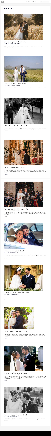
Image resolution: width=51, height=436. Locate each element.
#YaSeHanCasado (6, 43)
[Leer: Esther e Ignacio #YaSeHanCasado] (23, 194)
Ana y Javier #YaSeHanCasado (14, 251)
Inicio (26, 1)
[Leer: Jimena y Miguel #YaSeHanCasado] (23, 400)
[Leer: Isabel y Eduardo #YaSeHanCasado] (19, 318)
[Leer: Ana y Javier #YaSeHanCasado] (23, 236)
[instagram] (39, 1)
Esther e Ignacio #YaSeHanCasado (16, 209)
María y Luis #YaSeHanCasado (14, 167)
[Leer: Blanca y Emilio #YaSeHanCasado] (23, 358)
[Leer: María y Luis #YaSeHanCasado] (23, 152)
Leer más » (6, 90)
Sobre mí (32, 1)
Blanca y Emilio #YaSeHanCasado (15, 373)
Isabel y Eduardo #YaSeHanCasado (16, 331)
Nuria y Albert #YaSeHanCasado (15, 84)
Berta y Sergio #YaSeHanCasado (15, 42)
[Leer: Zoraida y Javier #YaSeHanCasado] (23, 110)
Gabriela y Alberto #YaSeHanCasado (16, 293)
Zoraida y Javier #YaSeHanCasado (15, 125)
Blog (29, 1)
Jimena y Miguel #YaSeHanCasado (16, 415)
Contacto (36, 1)
